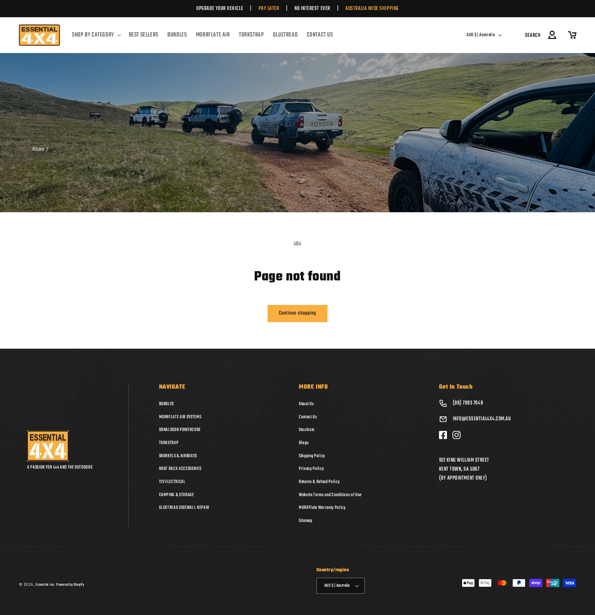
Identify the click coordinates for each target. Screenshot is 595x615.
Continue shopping (297, 313)
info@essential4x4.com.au (482, 418)
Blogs (304, 443)
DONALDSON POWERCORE (180, 429)
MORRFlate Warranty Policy (322, 507)
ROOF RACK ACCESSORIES (180, 468)
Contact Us (308, 417)
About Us (306, 404)
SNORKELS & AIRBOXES (178, 456)
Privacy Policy (311, 468)
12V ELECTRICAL (172, 481)
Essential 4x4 (44, 585)
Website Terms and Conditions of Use (330, 495)
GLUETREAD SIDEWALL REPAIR (184, 507)
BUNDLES (166, 404)
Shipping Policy (312, 456)
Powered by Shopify (70, 585)
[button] (95, 35)
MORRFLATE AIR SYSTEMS (180, 417)
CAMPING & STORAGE (176, 495)
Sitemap (305, 520)
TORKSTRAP (169, 443)
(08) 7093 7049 (468, 403)
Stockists (307, 429)
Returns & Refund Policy (319, 481)
